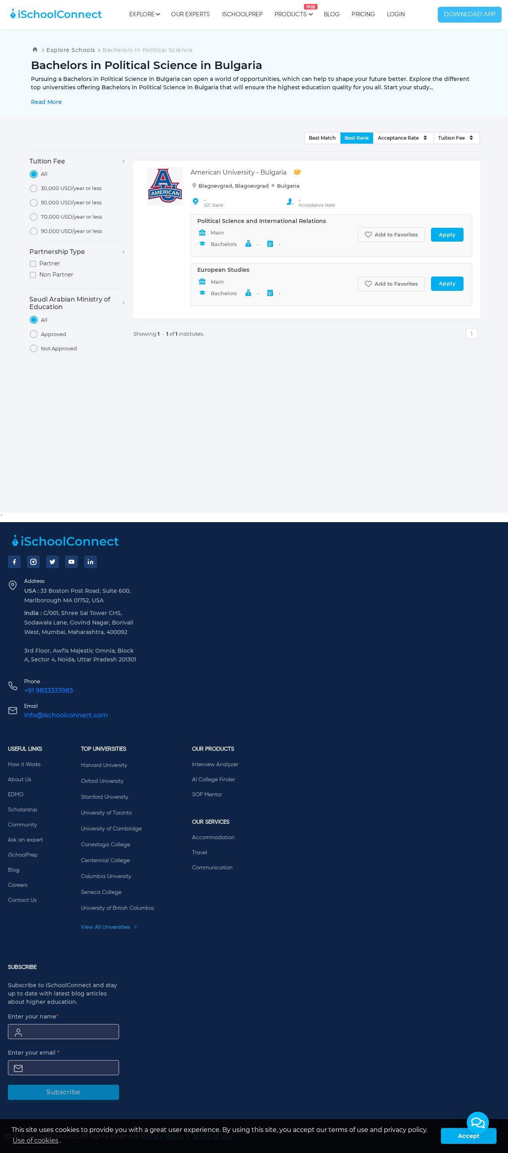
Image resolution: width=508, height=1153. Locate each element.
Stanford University (104, 797)
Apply (447, 234)
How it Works (24, 764)
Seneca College (101, 892)
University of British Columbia (117, 908)
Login (396, 14)
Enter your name (33, 1016)
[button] (478, 1123)
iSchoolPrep (242, 14)
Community (22, 825)
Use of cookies (35, 1140)
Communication (212, 868)
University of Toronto (106, 813)
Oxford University (102, 781)
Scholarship (22, 810)
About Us (19, 779)
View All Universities (106, 927)
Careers (17, 885)
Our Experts (190, 14)
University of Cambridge (111, 829)
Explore (141, 14)
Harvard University (104, 765)
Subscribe (63, 1092)
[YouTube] (71, 561)
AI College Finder (213, 779)
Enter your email (34, 1052)
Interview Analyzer (215, 764)
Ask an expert (25, 840)
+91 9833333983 (48, 690)
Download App (470, 15)
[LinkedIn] (90, 561)
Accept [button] (468, 1136)
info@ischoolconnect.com (66, 715)
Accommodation (213, 837)
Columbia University (106, 876)
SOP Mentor (207, 794)
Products (291, 11)
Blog (332, 14)
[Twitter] (52, 561)
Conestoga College (105, 844)
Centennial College (105, 860)
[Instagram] (33, 561)
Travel (199, 852)
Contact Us (22, 900)
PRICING (363, 14)
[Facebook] (14, 561)
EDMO (15, 794)
